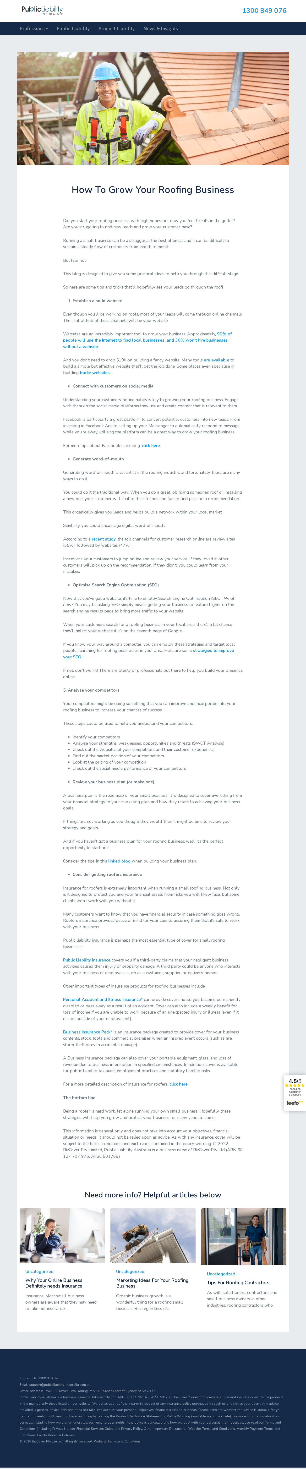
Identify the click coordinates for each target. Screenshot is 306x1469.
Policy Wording (178, 1416)
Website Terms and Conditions (211, 1428)
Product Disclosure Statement (139, 1416)
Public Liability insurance (86, 960)
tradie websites (95, 373)
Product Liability (116, 28)
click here (178, 1084)
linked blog (119, 861)
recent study (104, 539)
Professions (32, 28)
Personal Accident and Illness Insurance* (103, 999)
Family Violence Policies (55, 1435)
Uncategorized (39, 1271)
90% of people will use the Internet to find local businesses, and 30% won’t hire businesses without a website (147, 340)
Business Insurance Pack (86, 1032)
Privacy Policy (131, 1428)
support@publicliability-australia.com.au (59, 1384)
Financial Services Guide (95, 1428)
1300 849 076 (264, 10)
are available (216, 360)
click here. (151, 445)
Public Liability (73, 28)
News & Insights (160, 28)
